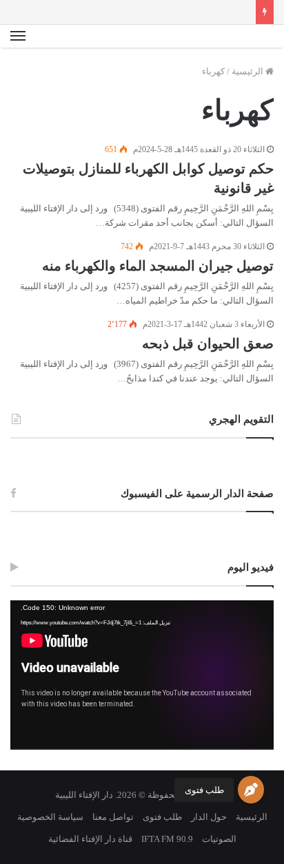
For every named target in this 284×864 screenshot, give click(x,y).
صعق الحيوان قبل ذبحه (208, 343)
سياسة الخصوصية (50, 817)
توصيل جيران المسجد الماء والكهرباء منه (158, 265)
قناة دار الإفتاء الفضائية (90, 839)
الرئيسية (248, 71)
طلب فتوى (204, 790)
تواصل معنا (113, 817)
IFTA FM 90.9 (167, 839)
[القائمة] (18, 36)
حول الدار (209, 817)
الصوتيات (219, 839)
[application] (142, 675)
